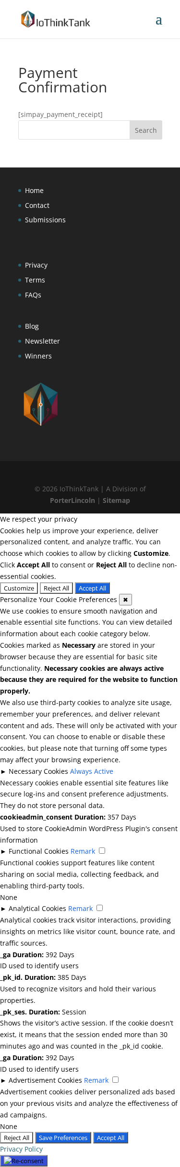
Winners (38, 355)
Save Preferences (63, 1137)
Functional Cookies (39, 851)
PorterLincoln (72, 500)
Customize (19, 588)
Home (34, 190)
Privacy (36, 264)
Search (146, 130)
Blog (32, 326)
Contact (37, 205)
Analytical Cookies (37, 908)
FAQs (33, 294)
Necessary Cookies (38, 771)
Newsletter (42, 341)
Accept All (92, 588)
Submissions (45, 219)
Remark (83, 851)
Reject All (56, 588)
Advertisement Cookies (45, 1080)
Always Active (91, 771)
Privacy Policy (21, 1149)
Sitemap (116, 500)
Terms (35, 279)
